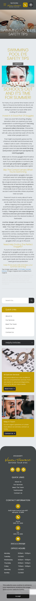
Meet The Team (11, 324)
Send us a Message (18, 543)
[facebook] (12, 469)
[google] (23, 469)
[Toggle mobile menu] (5, 4)
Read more (9, 389)
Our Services (10, 320)
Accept (18, 596)
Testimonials (10, 328)
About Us (9, 316)
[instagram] (18, 469)
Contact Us (10, 332)
